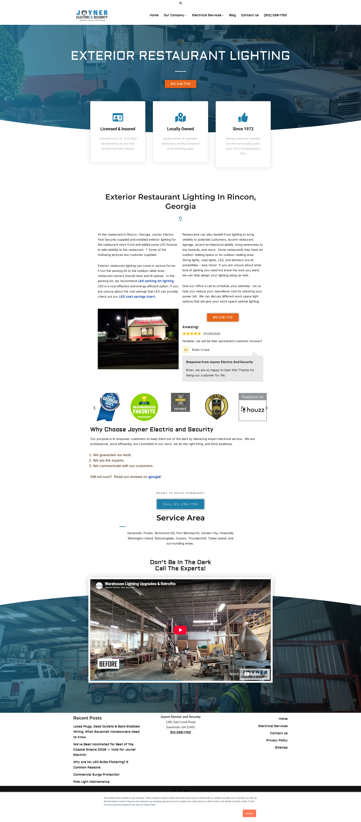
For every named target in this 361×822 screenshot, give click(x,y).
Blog (232, 15)
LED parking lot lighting (156, 281)
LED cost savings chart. (137, 297)
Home (154, 15)
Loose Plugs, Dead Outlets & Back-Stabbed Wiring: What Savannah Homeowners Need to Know (106, 732)
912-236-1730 (180, 732)
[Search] (180, 3)
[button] (186, 15)
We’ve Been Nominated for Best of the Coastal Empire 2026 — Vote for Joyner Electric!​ (104, 749)
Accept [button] (249, 813)
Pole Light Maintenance (91, 782)
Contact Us (250, 15)
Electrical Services (273, 726)
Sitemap (281, 747)
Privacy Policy (277, 740)
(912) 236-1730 (275, 15)
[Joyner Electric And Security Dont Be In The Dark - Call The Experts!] (93, 15)
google (154, 477)
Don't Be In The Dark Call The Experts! (180, 565)
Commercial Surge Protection (96, 775)
